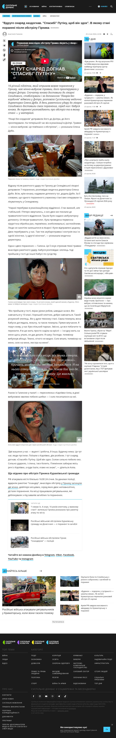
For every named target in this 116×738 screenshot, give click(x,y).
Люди (5, 659)
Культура (98, 655)
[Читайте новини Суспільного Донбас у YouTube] (46, 696)
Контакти (6, 695)
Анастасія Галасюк (15, 34)
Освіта (55, 659)
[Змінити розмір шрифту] (111, 34)
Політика (35, 677)
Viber (59, 554)
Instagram (27, 558)
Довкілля (35, 663)
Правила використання (13, 707)
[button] (4, 41)
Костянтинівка (55, 6)
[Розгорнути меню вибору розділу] (25, 6)
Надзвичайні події (103, 659)
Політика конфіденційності (10, 711)
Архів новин (8, 699)
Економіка (36, 659)
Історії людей (101, 671)
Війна (44, 6)
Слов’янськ (69, 6)
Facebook (68, 554)
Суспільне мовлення (12, 703)
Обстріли (6, 16)
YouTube (13, 558)
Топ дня (98, 683)
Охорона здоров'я (61, 663)
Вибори (77, 659)
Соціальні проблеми (99, 678)
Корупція (56, 655)
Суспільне (72, 708)
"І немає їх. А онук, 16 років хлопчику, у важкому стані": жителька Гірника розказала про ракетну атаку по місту (54, 509)
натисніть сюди (63, 711)
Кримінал (77, 655)
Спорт (34, 683)
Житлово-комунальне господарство (80, 665)
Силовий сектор (81, 671)
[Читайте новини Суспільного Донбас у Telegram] (59, 696)
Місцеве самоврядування (60, 672)
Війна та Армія (59, 683)
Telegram (49, 554)
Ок (107, 729)
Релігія (55, 677)
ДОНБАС (36, 16)
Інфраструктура (101, 663)
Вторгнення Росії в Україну (22, 16)
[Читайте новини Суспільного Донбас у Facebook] (33, 696)
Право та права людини (38, 672)
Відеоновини (79, 683)
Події (33, 655)
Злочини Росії (54, 16)
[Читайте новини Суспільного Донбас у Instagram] (40, 696)
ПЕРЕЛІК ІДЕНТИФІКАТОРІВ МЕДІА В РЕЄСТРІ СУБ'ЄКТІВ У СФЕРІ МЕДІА (14, 726)
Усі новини (34, 6)
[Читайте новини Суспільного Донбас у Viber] (52, 696)
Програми (7, 720)
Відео (4, 663)
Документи (7, 716)
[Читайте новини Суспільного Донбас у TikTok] (65, 696)
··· (90, 6)
